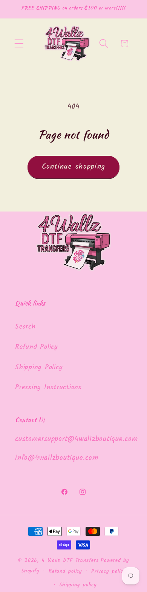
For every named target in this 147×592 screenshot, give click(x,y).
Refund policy (65, 571)
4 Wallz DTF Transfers (69, 560)
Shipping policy (78, 585)
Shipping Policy (38, 367)
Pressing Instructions (48, 387)
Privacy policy (108, 571)
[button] (19, 43)
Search (25, 326)
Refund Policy (36, 347)
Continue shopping (73, 166)
